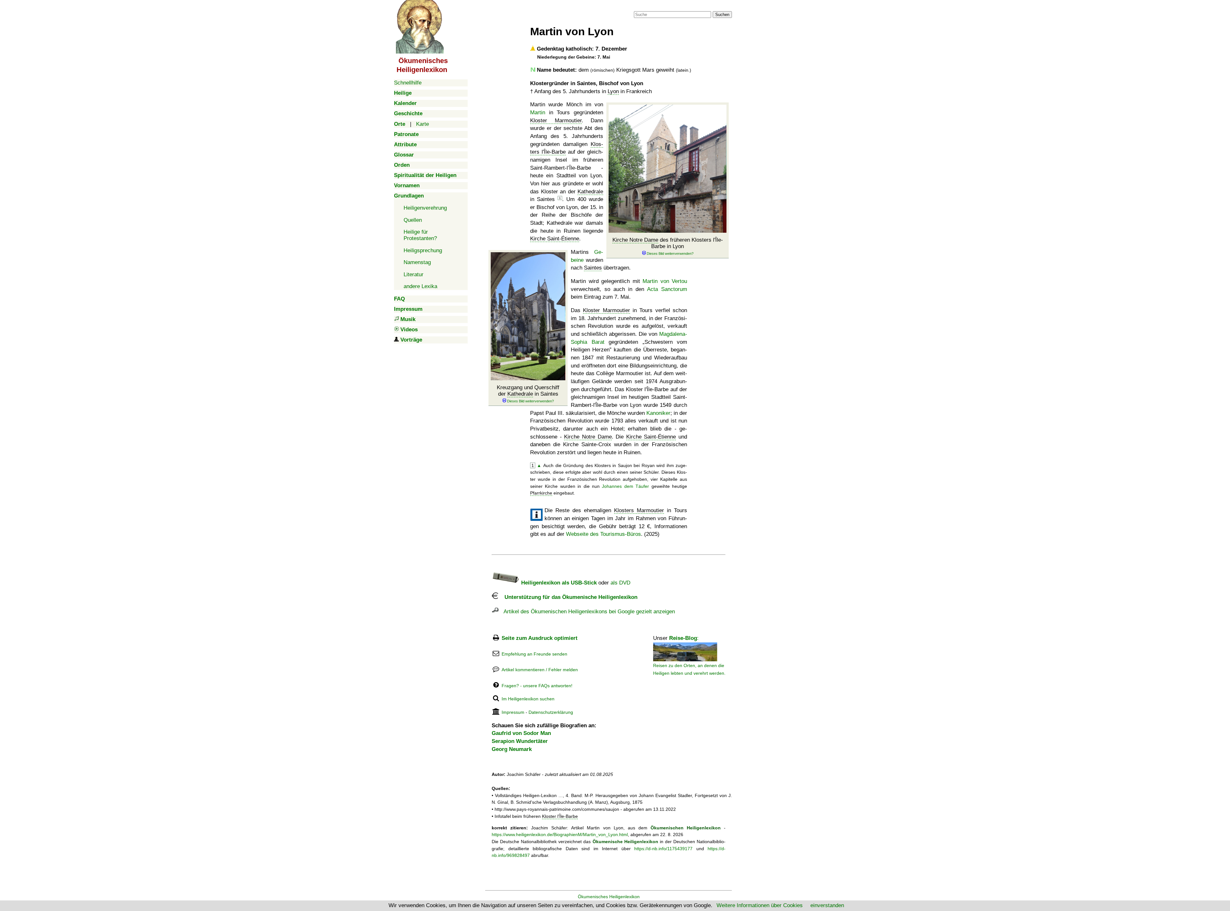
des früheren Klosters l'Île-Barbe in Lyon (667, 243)
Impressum (513, 712)
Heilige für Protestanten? (420, 235)
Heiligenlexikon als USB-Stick (558, 583)
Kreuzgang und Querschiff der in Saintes (528, 390)
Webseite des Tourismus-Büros (603, 534)
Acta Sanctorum (667, 289)
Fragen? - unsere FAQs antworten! (537, 685)
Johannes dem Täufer (625, 486)
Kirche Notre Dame (635, 240)
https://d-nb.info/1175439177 (663, 848)
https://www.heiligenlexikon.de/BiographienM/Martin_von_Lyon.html (560, 834)
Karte (422, 124)
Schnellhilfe (408, 83)
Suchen (722, 14)
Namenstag (417, 262)
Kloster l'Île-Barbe (560, 816)
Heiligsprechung (423, 250)
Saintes (593, 268)
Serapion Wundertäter (520, 741)
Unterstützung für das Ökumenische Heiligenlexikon (567, 597)
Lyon (613, 91)
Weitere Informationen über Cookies (760, 905)
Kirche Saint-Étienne (554, 239)
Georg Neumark (512, 749)
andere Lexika (420, 286)
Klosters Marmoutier (639, 510)
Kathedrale (590, 192)
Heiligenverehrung (425, 208)
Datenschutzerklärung (551, 712)
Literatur (413, 274)
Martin (537, 112)
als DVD (620, 583)
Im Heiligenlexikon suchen (528, 698)
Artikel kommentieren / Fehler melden (540, 669)
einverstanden (827, 905)
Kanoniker (658, 413)
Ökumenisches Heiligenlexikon (609, 896)
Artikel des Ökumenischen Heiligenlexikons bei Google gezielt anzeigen (587, 612)
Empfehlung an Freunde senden (534, 654)
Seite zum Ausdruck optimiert (540, 638)
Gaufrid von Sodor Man (521, 733)
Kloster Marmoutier (556, 120)
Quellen (413, 220)
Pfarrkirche (541, 493)
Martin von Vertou (665, 281)
